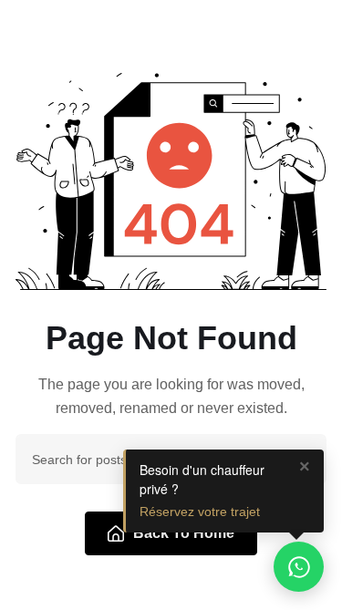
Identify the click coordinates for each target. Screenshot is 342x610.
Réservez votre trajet (200, 511)
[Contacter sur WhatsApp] (299, 567)
